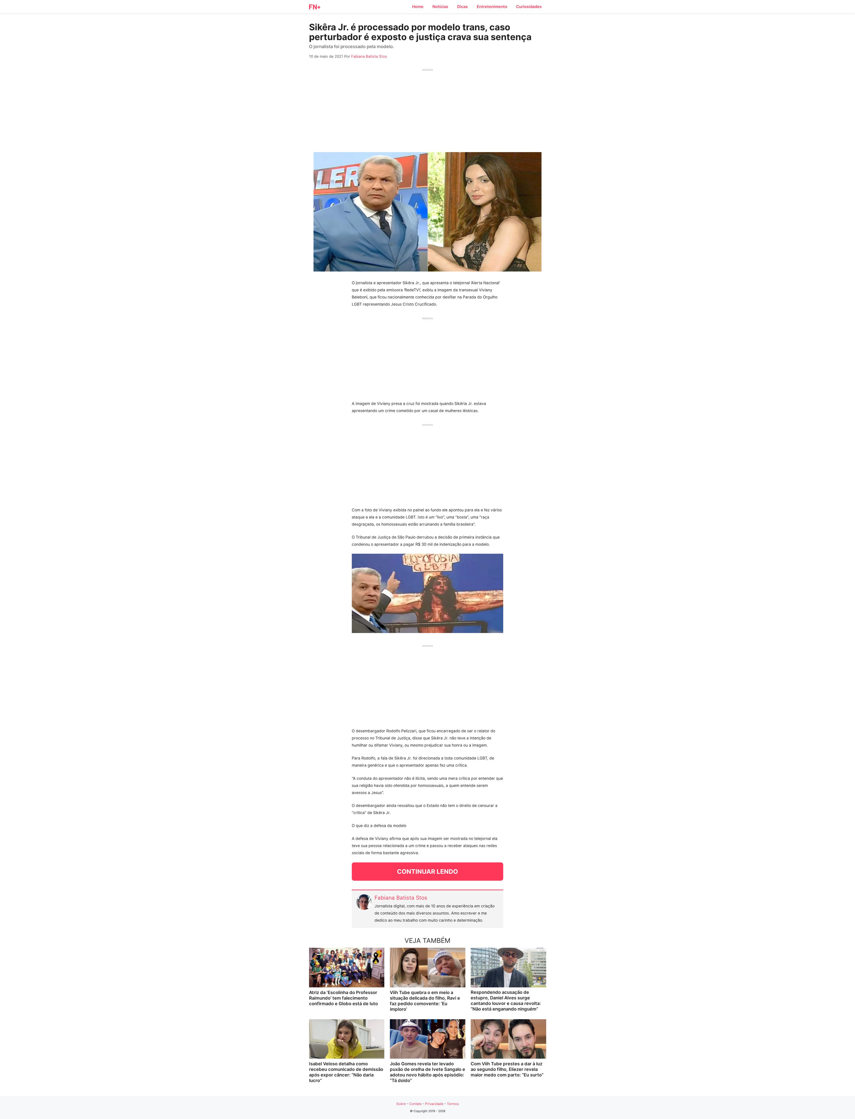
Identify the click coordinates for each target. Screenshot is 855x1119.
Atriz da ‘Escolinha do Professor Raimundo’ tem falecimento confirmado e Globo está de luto (343, 998)
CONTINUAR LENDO (427, 871)
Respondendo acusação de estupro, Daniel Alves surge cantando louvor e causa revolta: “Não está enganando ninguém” (506, 1001)
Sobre (401, 1104)
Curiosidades (529, 6)
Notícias (440, 6)
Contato (415, 1104)
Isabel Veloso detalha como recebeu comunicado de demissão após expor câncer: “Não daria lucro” (346, 1072)
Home (417, 6)
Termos (453, 1104)
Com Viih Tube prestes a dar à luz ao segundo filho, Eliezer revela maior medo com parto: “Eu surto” (507, 1069)
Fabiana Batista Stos (401, 897)
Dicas (462, 6)
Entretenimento (492, 6)
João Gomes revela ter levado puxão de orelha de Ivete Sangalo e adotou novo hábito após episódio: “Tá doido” (427, 1072)
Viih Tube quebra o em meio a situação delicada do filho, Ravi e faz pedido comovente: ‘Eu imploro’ (425, 1001)
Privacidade (434, 1104)
